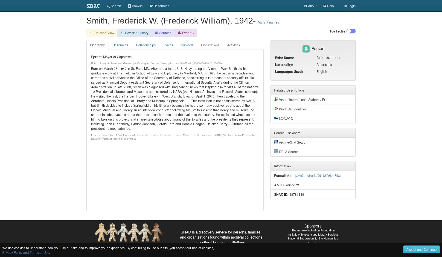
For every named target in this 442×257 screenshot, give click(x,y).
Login (351, 5)
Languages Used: (289, 71)
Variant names (268, 22)
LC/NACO (286, 118)
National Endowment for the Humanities (313, 238)
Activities (233, 45)
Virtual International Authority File (303, 99)
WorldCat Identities (293, 109)
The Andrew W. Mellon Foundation (313, 230)
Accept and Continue (421, 249)
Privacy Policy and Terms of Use (25, 252)
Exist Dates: (284, 57)
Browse (137, 5)
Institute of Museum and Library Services (313, 234)
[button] (330, 6)
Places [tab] (168, 45)
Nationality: (284, 64)
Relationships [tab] (146, 45)
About (312, 5)
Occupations (210, 45)
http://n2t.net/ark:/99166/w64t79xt (316, 175)
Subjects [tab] (187, 45)
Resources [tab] (120, 45)
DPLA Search (289, 151)
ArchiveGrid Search (293, 142)
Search (115, 5)
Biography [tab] (97, 45)
